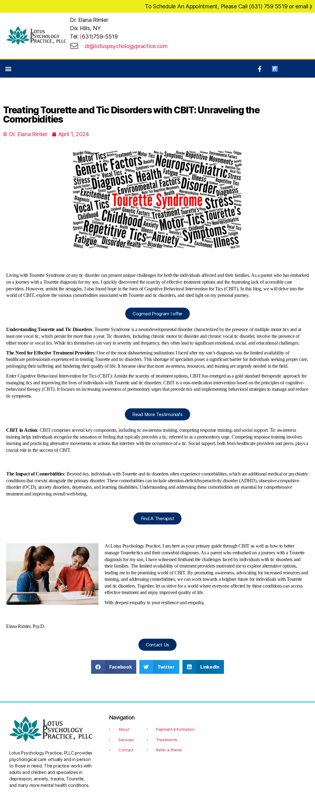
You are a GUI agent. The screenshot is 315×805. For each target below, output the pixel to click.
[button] (8, 69)
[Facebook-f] (259, 69)
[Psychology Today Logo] (275, 69)
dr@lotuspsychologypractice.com (126, 46)
